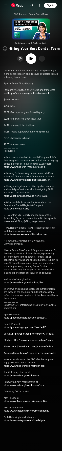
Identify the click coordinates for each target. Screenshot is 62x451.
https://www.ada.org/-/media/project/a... (25, 167)
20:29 (6, 138)
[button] (20, 59)
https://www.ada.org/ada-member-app (24, 366)
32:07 (6, 144)
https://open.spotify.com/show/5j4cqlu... (33, 333)
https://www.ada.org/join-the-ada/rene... (25, 385)
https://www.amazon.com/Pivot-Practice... (26, 234)
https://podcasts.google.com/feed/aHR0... (26, 327)
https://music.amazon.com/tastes (38, 353)
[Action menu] (42, 59)
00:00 (6, 106)
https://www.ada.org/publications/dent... (29, 93)
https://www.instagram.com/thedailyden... (26, 420)
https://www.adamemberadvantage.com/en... (28, 180)
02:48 (6, 118)
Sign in (50, 5)
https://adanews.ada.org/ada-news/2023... (26, 196)
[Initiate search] (31, 5)
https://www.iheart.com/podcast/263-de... (33, 346)
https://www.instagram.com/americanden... (26, 410)
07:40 (6, 125)
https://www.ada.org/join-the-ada (21, 375)
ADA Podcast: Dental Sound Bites (31, 14)
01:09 (6, 112)
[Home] (17, 5)
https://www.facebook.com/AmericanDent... (27, 401)
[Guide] (6, 5)
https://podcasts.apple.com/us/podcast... (25, 317)
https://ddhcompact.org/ (16, 208)
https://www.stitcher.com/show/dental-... (34, 340)
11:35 (6, 131)
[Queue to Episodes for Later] (20, 59)
